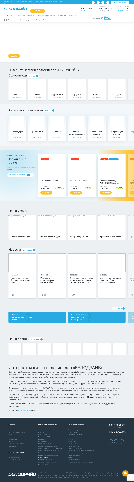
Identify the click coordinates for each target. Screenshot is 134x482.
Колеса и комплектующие (77, 133)
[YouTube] (98, 2)
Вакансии (41, 432)
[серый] (80, 178)
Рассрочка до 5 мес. (79, 237)
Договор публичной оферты (76, 453)
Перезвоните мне (122, 10)
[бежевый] (50, 178)
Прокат (31, 1)
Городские (77, 95)
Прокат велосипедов (20, 237)
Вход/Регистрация (120, 2)
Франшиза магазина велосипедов (48, 450)
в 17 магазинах (89, 188)
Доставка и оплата (9, 1)
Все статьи (118, 308)
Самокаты (11, 434)
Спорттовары (12, 439)
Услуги (36, 1)
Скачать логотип (43, 464)
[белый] (86, 178)
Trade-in (70, 457)
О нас (40, 430)
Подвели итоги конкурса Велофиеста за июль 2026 (22, 280)
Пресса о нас (42, 439)
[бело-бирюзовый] (54, 178)
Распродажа (12, 446)
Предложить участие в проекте (47, 446)
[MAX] (107, 2)
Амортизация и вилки (116, 133)
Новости (70, 437)
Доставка (83, 10)
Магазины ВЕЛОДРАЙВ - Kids (47, 462)
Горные (17, 95)
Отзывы (70, 439)
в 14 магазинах (59, 188)
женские (94, 404)
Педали (57, 132)
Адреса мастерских (74, 455)
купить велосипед (24, 410)
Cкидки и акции (72, 432)
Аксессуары (17, 132)
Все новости (27, 250)
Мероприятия (72, 441)
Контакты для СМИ (44, 437)
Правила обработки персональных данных (81, 450)
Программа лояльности (56, 1)
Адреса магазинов (73, 446)
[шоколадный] (112, 178)
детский (57, 404)
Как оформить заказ (14, 459)
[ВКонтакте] (93, 2)
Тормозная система (97, 133)
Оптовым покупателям (45, 444)
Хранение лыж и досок (110, 237)
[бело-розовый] (52, 178)
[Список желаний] (122, 17)
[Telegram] (102, 2)
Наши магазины (8, 4)
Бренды (10, 441)
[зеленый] (84, 178)
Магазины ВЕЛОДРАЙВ (45, 460)
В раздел (32, 76)
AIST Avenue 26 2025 (49, 181)
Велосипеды (12, 430)
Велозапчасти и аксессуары (16, 432)
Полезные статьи (73, 444)
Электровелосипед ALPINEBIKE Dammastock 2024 (111, 182)
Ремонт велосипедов (50, 237)
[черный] (77, 178)
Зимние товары (13, 437)
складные (86, 404)
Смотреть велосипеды (17, 175)
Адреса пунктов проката (75, 448)
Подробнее (14, 56)
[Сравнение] (116, 17)
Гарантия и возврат (22, 1)
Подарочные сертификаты (16, 444)
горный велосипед (38, 404)
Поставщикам (42, 441)
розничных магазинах (44, 477)
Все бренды (35, 339)
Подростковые (57, 95)
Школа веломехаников (45, 453)
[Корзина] (127, 17)
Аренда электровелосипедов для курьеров (80, 462)
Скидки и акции (43, 1)
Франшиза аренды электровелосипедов (50, 448)
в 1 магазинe (119, 188)
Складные (116, 95)
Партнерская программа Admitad (48, 455)
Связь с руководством (44, 434)
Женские (96, 95)
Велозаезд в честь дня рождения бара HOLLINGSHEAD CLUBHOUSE (110, 280)
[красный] (82, 178)
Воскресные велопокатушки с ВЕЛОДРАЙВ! (48, 280)
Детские (37, 95)
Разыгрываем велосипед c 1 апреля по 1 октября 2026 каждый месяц (81, 280)
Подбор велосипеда (74, 460)
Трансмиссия (37, 132)
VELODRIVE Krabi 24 (79, 181)
